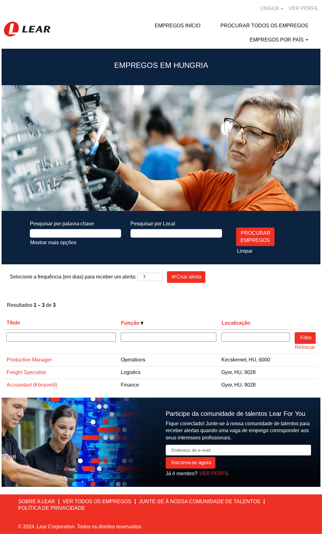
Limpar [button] (245, 251)
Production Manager (29, 359)
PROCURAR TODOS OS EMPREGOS (264, 25)
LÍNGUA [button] (270, 8)
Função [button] (131, 323)
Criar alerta (188, 276)
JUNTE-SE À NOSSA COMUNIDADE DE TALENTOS (199, 501)
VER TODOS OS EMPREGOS (97, 501)
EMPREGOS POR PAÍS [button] (277, 39)
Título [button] (13, 322)
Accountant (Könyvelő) (32, 385)
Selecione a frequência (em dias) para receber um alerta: (73, 276)
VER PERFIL (304, 8)
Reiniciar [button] (305, 347)
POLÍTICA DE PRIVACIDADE (51, 508)
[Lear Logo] (27, 29)
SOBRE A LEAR (36, 501)
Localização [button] (236, 323)
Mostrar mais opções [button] (53, 242)
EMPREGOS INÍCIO (177, 25)
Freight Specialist (26, 372)
